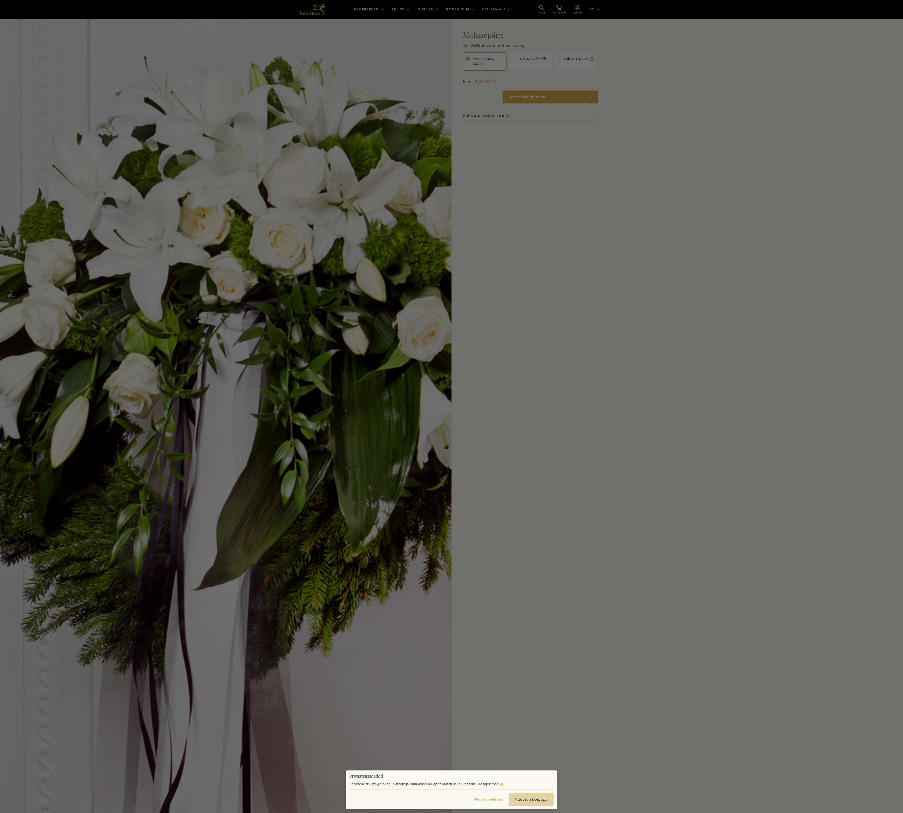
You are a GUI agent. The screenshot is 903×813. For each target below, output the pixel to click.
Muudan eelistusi (488, 799)
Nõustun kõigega (531, 799)
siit (501, 784)
